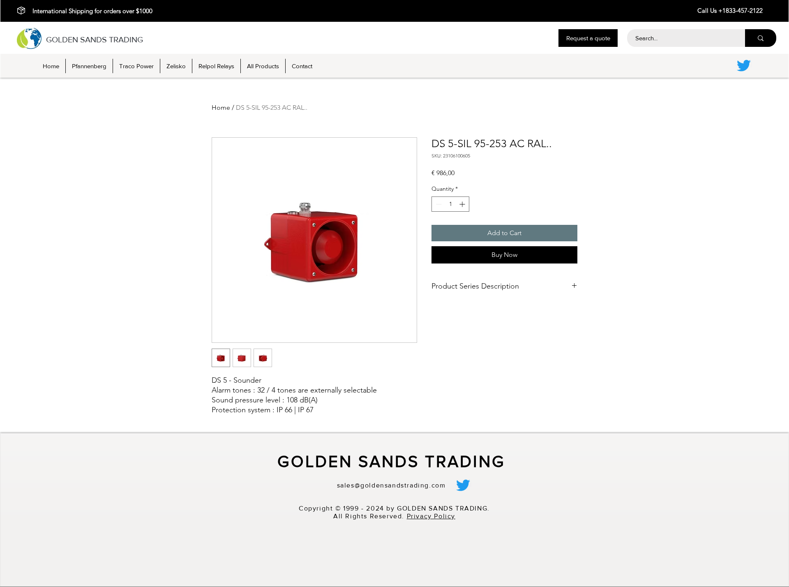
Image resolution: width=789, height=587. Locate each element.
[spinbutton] (450, 204)
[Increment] (463, 204)
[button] (588, 38)
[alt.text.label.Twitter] (744, 65)
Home (221, 107)
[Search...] (760, 38)
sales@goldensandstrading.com (391, 485)
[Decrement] (438, 204)
